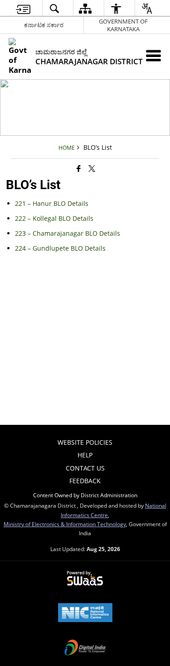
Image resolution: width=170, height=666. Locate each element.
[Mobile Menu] (153, 55)
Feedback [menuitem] (85, 480)
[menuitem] (23, 8)
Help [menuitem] (85, 455)
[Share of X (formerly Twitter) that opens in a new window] (91, 168)
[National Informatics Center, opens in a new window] (85, 613)
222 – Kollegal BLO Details (54, 218)
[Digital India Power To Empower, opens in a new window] (85, 648)
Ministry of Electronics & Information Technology (65, 524)
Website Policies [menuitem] (85, 442)
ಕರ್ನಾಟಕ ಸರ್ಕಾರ (43, 25)
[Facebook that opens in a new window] (78, 168)
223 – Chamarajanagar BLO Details (67, 233)
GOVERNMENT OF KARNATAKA (123, 25)
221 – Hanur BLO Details (51, 203)
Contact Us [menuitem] (85, 468)
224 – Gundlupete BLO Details (60, 248)
